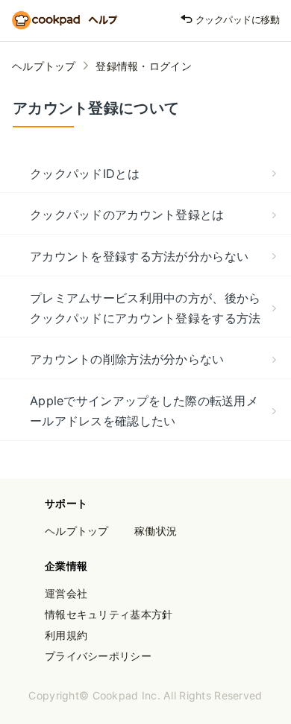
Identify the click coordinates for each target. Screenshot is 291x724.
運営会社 (66, 593)
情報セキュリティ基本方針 (108, 614)
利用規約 (66, 635)
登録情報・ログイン (144, 66)
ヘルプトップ (44, 66)
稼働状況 (155, 530)
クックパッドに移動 (236, 19)
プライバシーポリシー (98, 656)
